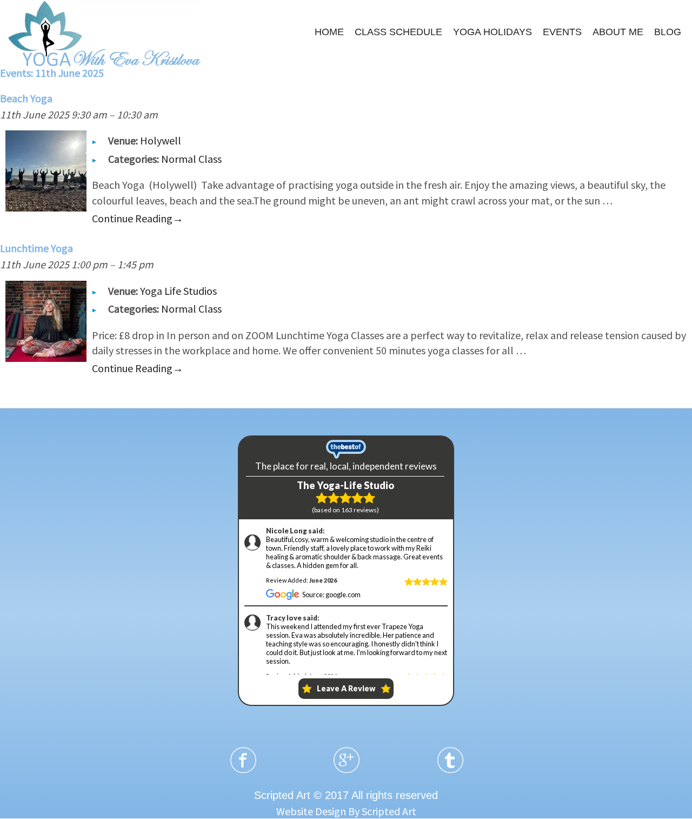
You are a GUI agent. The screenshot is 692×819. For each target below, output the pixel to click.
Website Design (311, 811)
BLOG (667, 32)
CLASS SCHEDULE (398, 32)
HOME (329, 32)
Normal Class (191, 159)
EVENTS (562, 32)
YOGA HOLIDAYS (492, 32)
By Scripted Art (382, 811)
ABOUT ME (618, 32)
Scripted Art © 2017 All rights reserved (346, 795)
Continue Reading (137, 218)
